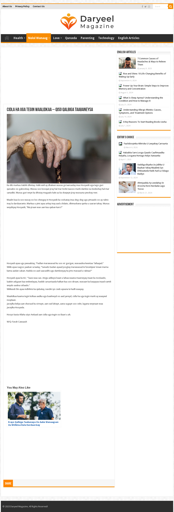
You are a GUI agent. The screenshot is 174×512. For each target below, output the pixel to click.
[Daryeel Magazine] (87, 21)
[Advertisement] (59, 77)
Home (7, 37)
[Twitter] (145, 7)
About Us (7, 6)
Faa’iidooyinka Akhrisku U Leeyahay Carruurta (146, 143)
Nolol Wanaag (38, 38)
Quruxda (71, 38)
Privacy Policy (22, 6)
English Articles (128, 38)
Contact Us (39, 6)
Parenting (87, 38)
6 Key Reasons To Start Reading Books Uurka (145, 122)
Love (56, 38)
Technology (106, 38)
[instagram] (149, 7)
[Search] (170, 6)
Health (18, 38)
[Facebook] (142, 7)
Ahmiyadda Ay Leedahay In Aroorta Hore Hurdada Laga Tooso (151, 186)
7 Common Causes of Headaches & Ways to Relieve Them (151, 61)
